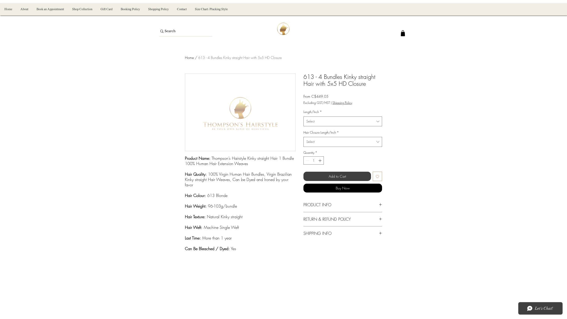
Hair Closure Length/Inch (321, 132)
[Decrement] (307, 160)
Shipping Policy (342, 103)
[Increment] (320, 160)
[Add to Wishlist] (377, 176)
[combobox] (342, 121)
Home (189, 57)
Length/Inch (312, 112)
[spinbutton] (314, 160)
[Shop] (403, 33)
